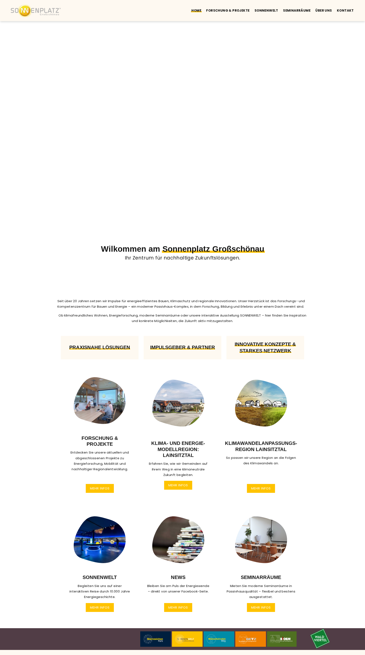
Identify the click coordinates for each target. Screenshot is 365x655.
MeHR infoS (261, 488)
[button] (99, 434)
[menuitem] (196, 10)
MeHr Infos (100, 488)
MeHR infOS (261, 607)
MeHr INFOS (178, 485)
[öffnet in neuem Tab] (320, 638)
